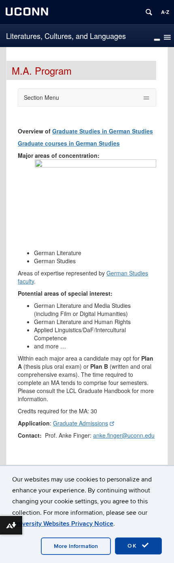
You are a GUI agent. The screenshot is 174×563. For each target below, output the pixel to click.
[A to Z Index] (165, 12)
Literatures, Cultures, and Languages (66, 35)
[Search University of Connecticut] (148, 12)
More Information (76, 546)
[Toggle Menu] (157, 40)
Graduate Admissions (80, 423)
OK (133, 545)
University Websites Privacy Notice (62, 524)
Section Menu (41, 97)
